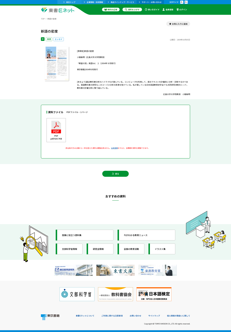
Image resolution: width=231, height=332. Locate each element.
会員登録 (169, 9)
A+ (186, 2)
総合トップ (70, 2)
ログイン (183, 9)
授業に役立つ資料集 (71, 235)
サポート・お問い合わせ (152, 2)
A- (182, 2)
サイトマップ (154, 315)
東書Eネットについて (85, 315)
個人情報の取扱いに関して (178, 315)
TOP (43, 18)
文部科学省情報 (69, 248)
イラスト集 (160, 248)
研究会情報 (98, 248)
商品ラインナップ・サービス (122, 2)
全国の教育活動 (131, 248)
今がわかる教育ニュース (136, 235)
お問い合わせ (135, 315)
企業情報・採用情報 (95, 2)
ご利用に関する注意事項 (112, 315)
